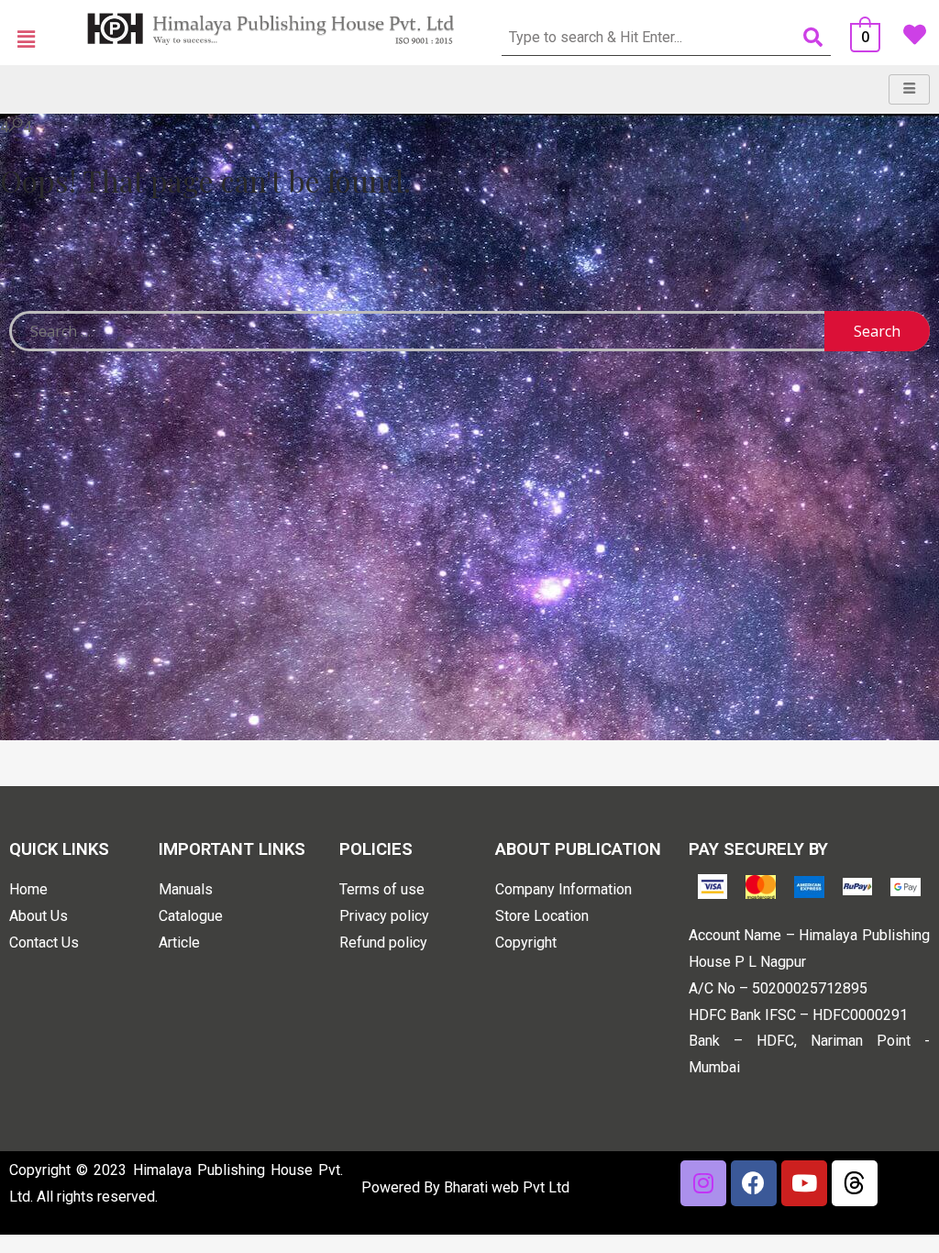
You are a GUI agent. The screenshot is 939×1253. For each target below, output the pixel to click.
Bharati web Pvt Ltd (506, 1187)
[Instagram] (703, 1183)
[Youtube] (804, 1183)
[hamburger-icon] (909, 89)
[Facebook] (754, 1183)
